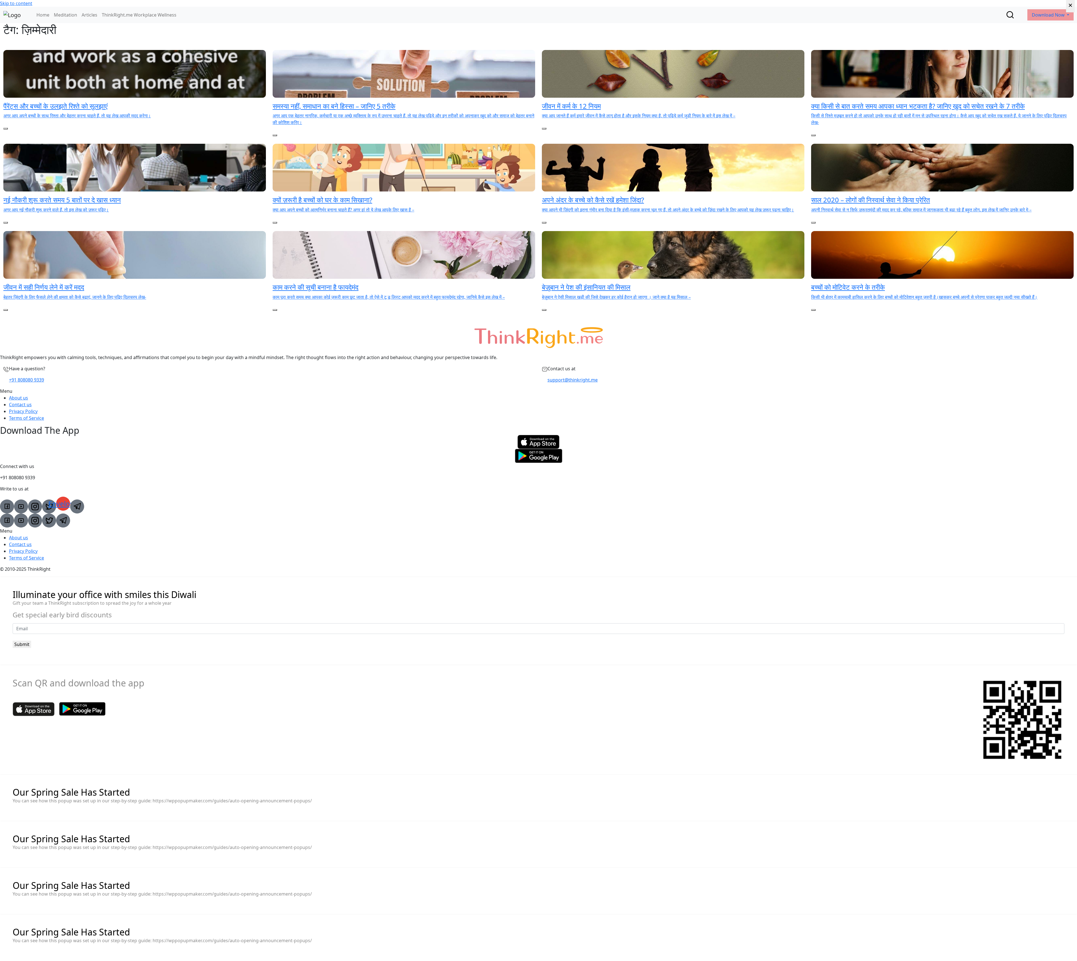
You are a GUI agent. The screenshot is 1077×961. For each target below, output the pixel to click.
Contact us (20, 404)
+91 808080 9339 (26, 380)
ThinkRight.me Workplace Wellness (139, 15)
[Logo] (12, 15)
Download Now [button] (1049, 15)
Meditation (65, 15)
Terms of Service (26, 418)
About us (18, 398)
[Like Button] (5, 128)
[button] (538, 391)
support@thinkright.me (572, 380)
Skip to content (16, 3)
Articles (89, 15)
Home (42, 15)
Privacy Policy (23, 411)
